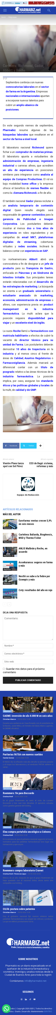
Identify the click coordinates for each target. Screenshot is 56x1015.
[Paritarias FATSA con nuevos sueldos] (28, 743)
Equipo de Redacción (28, 494)
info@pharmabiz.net (35, 980)
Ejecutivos (7, 789)
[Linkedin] (26, 999)
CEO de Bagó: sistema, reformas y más (41, 465)
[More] (40, 446)
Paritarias (7, 750)
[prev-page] (4, 604)
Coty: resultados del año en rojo (35, 590)
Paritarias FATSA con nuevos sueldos (23, 754)
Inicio (3, 17)
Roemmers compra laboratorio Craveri (23, 870)
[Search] (49, 10)
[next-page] (9, 604)
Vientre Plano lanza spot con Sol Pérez (13, 465)
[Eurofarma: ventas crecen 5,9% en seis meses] (10, 524)
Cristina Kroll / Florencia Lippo (14, 874)
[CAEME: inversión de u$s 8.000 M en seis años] (28, 705)
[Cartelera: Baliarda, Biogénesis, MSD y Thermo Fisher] (10, 538)
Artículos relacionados (18, 509)
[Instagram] (21, 999)
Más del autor (12, 514)
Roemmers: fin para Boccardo (18, 793)
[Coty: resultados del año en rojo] (10, 594)
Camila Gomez (8, 758)
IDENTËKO (48, 1011)
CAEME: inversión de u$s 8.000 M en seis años (28, 715)
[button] (4, 10)
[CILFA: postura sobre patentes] (28, 898)
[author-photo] (28, 490)
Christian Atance (9, 719)
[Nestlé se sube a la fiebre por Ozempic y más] (10, 580)
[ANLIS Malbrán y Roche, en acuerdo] (10, 552)
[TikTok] (30, 999)
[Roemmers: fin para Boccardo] (28, 782)
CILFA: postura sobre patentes (19, 908)
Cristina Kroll (8, 797)
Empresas (12, 17)
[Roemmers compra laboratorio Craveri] (28, 859)
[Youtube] (34, 999)
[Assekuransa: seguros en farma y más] (10, 566)
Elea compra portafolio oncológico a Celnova (27, 831)
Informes (7, 866)
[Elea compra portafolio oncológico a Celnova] (28, 821)
